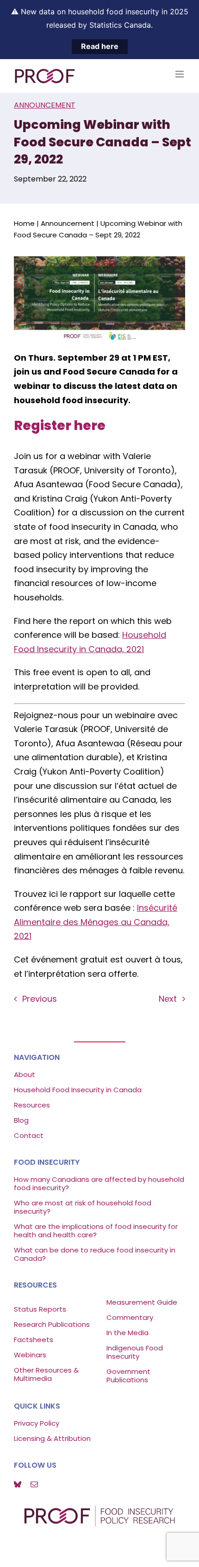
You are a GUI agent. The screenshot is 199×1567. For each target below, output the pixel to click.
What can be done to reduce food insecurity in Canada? (94, 1254)
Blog (21, 1120)
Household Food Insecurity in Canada (78, 1090)
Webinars (31, 1355)
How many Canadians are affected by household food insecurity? (99, 1183)
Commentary (129, 1317)
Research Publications (52, 1324)
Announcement (44, 105)
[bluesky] (17, 1484)
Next (168, 998)
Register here (60, 425)
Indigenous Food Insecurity (134, 1352)
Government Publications (128, 1376)
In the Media (127, 1332)
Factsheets (33, 1339)
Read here (99, 46)
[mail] (34, 1484)
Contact (29, 1135)
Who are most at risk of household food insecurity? (82, 1207)
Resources (32, 1105)
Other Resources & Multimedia (46, 1374)
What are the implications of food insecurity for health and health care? (96, 1231)
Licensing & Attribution (52, 1438)
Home (24, 223)
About (24, 1074)
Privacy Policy (36, 1423)
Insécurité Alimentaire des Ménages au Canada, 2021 (95, 922)
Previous (39, 998)
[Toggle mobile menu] (180, 74)
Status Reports (40, 1309)
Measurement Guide (141, 1302)
